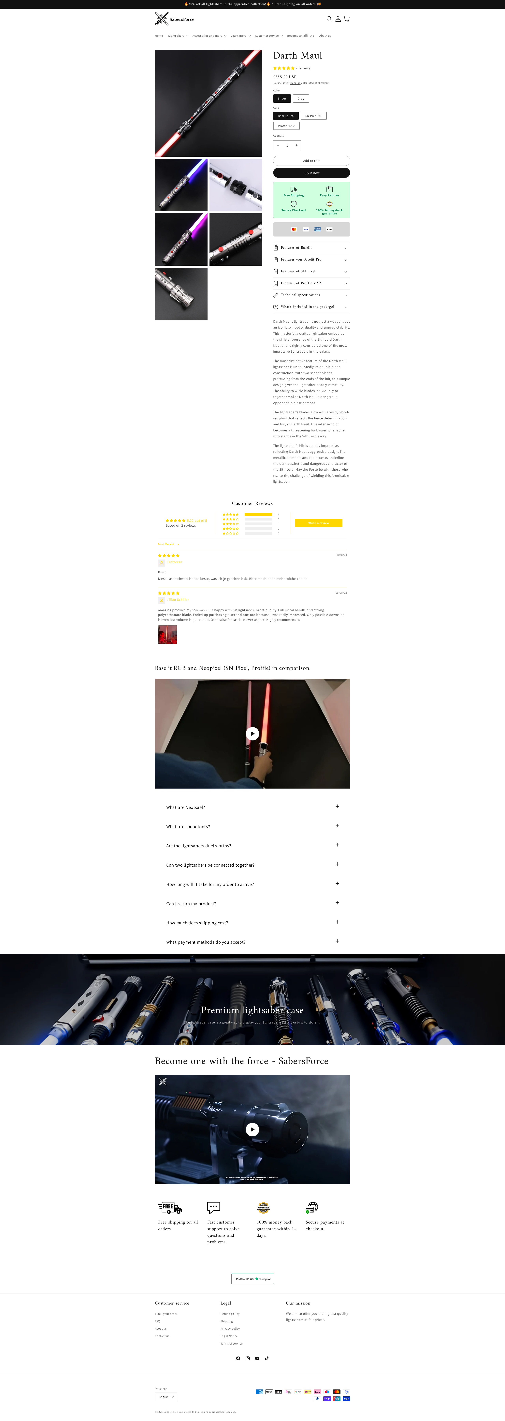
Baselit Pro (286, 116)
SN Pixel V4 (313, 116)
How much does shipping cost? (197, 923)
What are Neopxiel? (185, 807)
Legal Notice (229, 1336)
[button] (178, 35)
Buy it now (311, 173)
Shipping (295, 83)
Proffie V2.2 (286, 126)
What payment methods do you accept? (206, 942)
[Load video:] (252, 734)
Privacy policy (230, 1329)
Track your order (166, 1314)
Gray (301, 98)
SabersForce (171, 1411)
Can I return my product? (191, 904)
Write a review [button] (318, 523)
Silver (282, 98)
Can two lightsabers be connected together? (210, 865)
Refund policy (230, 1314)
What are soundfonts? (188, 827)
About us (160, 1329)
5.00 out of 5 (197, 520)
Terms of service (232, 1343)
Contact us (162, 1336)
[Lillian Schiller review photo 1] (167, 634)
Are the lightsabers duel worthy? (198, 846)
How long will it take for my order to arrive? (210, 884)
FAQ (157, 1321)
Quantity (278, 135)
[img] (169, 555)
